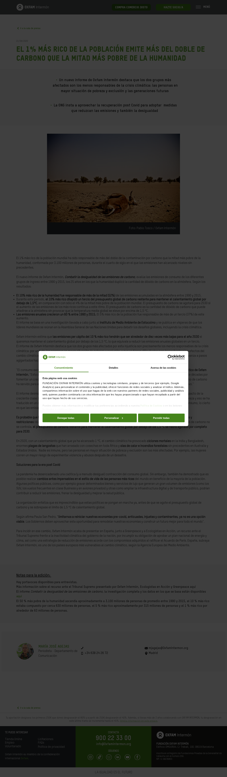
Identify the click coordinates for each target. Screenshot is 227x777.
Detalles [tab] (113, 367)
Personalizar (111, 417)
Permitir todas (161, 417)
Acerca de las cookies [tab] (163, 367)
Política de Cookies (151, 406)
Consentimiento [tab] (63, 367)
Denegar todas (65, 417)
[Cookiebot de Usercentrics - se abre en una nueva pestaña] (170, 357)
